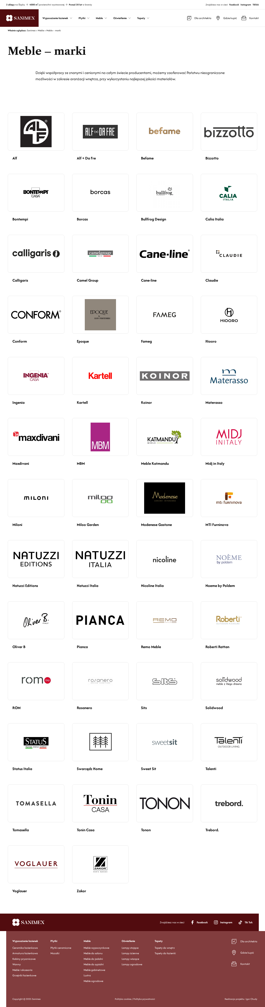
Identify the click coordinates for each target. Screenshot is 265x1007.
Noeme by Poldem (220, 585)
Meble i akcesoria (22, 970)
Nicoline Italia (152, 585)
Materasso (214, 402)
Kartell (82, 402)
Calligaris (20, 280)
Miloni (17, 524)
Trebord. (212, 830)
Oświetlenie (128, 941)
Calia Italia (214, 219)
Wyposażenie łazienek (25, 941)
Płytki (53, 941)
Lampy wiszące (130, 959)
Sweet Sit (148, 768)
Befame (147, 158)
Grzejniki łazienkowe (24, 975)
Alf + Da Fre (86, 158)
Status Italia (22, 768)
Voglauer (19, 891)
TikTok (256, 4)
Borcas (82, 219)
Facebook (234, 4)
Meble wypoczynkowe (96, 948)
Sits (144, 707)
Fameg (146, 341)
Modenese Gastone (156, 524)
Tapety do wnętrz (165, 948)
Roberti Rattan (217, 646)
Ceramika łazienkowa (25, 948)
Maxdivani (20, 463)
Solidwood (214, 707)
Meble (87, 941)
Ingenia (18, 402)
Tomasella (20, 830)
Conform (19, 341)
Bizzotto (212, 158)
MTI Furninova (216, 524)
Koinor (146, 402)
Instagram (246, 4)
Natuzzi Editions (25, 585)
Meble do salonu (93, 953)
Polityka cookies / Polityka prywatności (135, 999)
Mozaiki (54, 953)
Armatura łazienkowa (25, 953)
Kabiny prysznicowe (24, 959)
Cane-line (149, 280)
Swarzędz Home (90, 768)
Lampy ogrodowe (132, 964)
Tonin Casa (85, 830)
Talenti (210, 768)
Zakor (81, 891)
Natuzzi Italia (87, 585)
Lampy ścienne (130, 953)
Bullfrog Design (153, 219)
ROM (16, 707)
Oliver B (18, 646)
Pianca (82, 646)
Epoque (83, 341)
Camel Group (87, 280)
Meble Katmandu (155, 463)
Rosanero (84, 707)
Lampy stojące (130, 948)
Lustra (87, 975)
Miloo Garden (88, 524)
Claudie (211, 280)
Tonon (146, 830)
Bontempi (20, 219)
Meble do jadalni (93, 959)
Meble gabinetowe (94, 970)
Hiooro (211, 341)
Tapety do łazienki (165, 953)
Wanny (16, 964)
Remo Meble (151, 646)
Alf (14, 158)
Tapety (159, 941)
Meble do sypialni (94, 964)
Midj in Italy (214, 463)
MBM (81, 463)
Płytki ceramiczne (60, 948)
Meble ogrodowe (93, 981)
